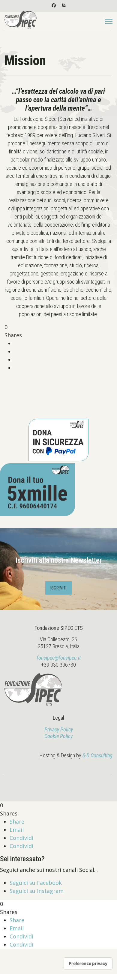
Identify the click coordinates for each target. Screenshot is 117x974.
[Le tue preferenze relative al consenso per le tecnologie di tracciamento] (88, 963)
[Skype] (63, 5)
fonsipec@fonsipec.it (59, 658)
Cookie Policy (58, 736)
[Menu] (108, 21)
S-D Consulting (97, 755)
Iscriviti (58, 588)
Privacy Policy (58, 729)
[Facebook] (54, 5)
